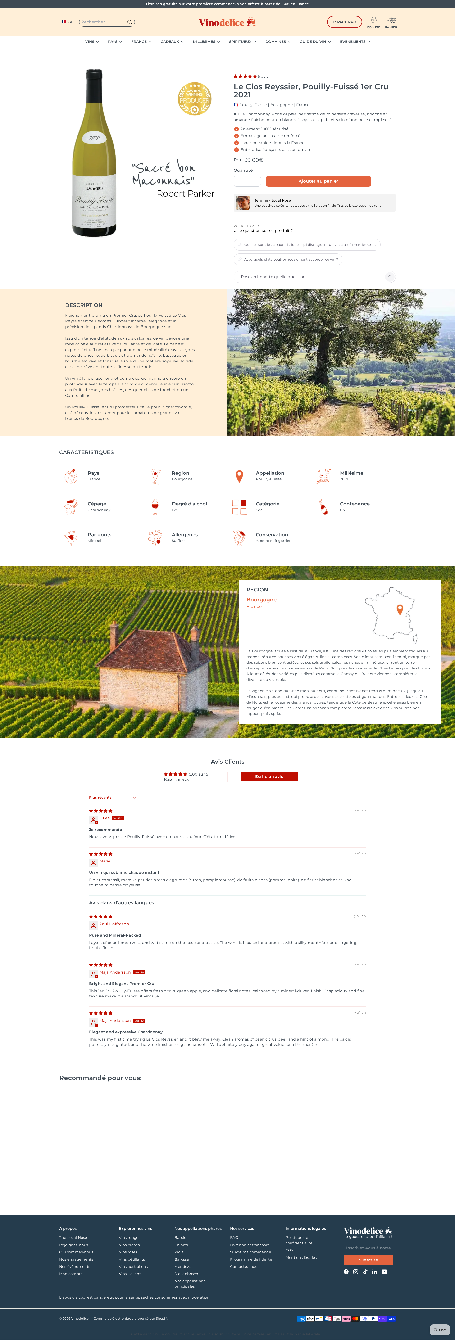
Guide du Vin (313, 41)
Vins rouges (129, 1237)
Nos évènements (74, 1266)
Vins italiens (130, 1274)
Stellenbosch (186, 1274)
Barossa (181, 1259)
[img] (100, 811)
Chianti (181, 1245)
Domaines (276, 41)
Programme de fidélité (251, 1259)
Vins (90, 41)
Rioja (179, 1252)
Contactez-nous (244, 1266)
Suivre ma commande (250, 1252)
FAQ (234, 1237)
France (139, 41)
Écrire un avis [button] (269, 776)
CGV (289, 1250)
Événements (353, 41)
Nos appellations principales (189, 1284)
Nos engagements (76, 1259)
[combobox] (107, 22)
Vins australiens (133, 1266)
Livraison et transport (249, 1245)
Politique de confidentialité (299, 1240)
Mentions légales (301, 1257)
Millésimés (204, 41)
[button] (69, 22)
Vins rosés (128, 1252)
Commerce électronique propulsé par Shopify (131, 1318)
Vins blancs (129, 1245)
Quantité (243, 170)
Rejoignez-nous (73, 1245)
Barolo (180, 1237)
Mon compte (71, 1274)
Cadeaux (170, 41)
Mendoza (182, 1266)
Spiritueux (240, 41)
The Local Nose (73, 1237)
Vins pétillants (132, 1259)
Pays (113, 41)
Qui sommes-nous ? (77, 1252)
